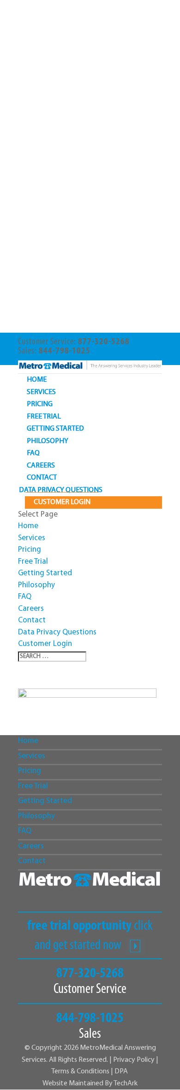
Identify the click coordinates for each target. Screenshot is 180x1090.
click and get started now (90, 936)
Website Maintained (73, 1083)
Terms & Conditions (81, 1071)
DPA (121, 1071)
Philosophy (47, 441)
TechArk (126, 1083)
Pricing (40, 404)
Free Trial (44, 416)
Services (41, 392)
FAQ (33, 453)
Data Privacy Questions (60, 490)
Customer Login (62, 502)
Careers (41, 465)
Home (37, 380)
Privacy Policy (134, 1060)
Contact (42, 477)
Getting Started (55, 428)
